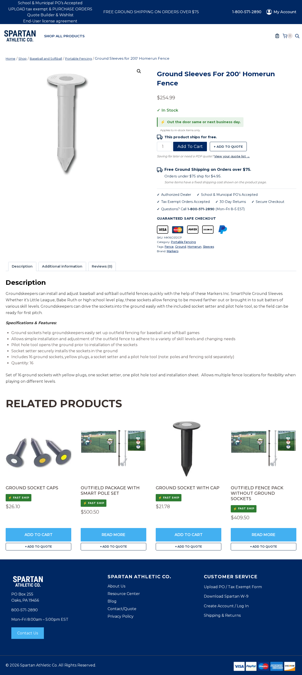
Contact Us (27, 633)
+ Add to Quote (228, 146)
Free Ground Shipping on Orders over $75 (151, 12)
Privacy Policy (121, 616)
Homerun (194, 246)
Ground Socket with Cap (187, 488)
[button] (139, 71)
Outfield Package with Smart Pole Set (110, 490)
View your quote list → (232, 156)
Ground (180, 246)
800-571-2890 (24, 610)
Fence (169, 246)
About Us (116, 586)
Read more (113, 534)
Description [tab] (22, 266)
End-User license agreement (50, 21)
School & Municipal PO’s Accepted (50, 3)
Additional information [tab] (62, 266)
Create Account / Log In (226, 606)
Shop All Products (64, 36)
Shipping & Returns (222, 615)
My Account (284, 12)
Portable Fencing (183, 242)
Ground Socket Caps (32, 488)
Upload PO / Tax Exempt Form (233, 587)
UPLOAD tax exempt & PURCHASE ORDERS (50, 9)
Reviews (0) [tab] (102, 266)
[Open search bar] (297, 36)
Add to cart (190, 146)
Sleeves (208, 246)
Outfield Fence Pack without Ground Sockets (257, 493)
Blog (112, 601)
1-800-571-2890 (246, 12)
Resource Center (124, 593)
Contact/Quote (122, 609)
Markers (172, 251)
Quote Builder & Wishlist (50, 15)
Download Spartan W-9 (226, 596)
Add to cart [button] (39, 534)
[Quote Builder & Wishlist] (277, 35)
